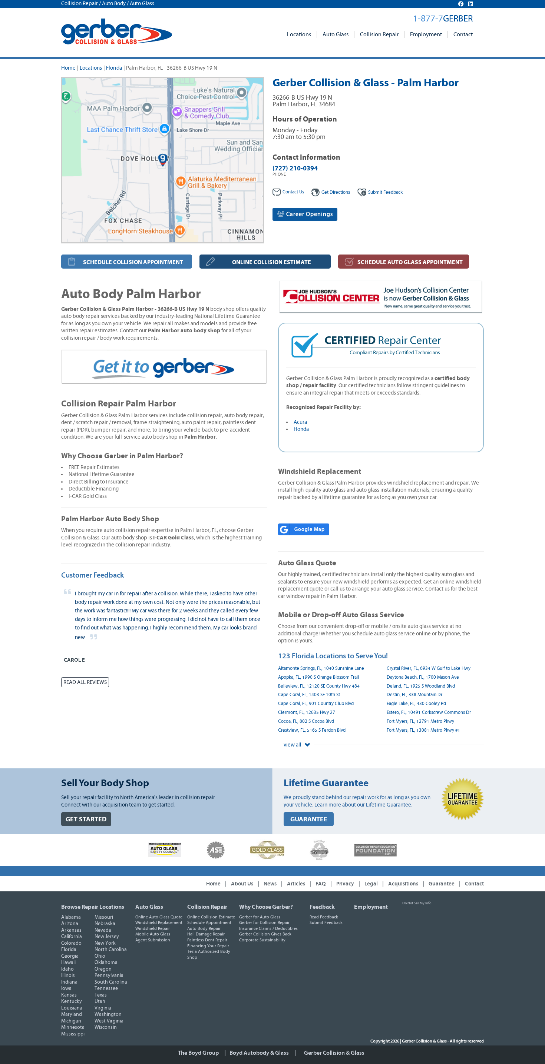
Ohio (100, 956)
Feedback (385, 192)
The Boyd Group (198, 1053)
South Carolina (111, 982)
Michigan (71, 1021)
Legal (371, 884)
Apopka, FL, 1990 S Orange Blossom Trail (318, 677)
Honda (301, 429)
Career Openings (309, 214)
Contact (463, 34)
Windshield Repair (152, 928)
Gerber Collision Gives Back (265, 934)
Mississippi (73, 1034)
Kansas (69, 995)
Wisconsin (106, 1027)
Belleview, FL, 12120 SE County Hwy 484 (319, 686)
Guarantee (442, 884)
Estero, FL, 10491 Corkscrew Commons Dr (429, 712)
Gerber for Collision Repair (264, 922)
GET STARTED (86, 819)
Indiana (69, 982)
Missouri (104, 917)
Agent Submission (152, 940)
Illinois (68, 975)
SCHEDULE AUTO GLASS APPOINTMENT (410, 262)
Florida (114, 68)
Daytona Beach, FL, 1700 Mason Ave (423, 677)
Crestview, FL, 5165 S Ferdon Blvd (312, 730)
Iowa (66, 988)
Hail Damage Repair (206, 934)
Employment (426, 34)
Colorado (71, 943)
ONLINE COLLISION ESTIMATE (271, 262)
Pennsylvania (109, 975)
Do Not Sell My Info (416, 903)
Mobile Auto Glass (152, 934)
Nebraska (105, 923)
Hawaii (68, 962)
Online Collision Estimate (211, 917)
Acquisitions (403, 884)
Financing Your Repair (208, 946)
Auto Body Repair (204, 928)
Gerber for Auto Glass (259, 917)
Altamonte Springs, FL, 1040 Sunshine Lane (321, 668)
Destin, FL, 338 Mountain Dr (414, 694)
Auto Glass (336, 34)
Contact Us (293, 192)
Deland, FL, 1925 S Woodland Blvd (421, 686)
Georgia (70, 956)
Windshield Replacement (158, 922)
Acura (300, 422)
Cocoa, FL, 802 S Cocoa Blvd (306, 721)
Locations (299, 34)
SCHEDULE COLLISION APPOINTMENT (133, 262)
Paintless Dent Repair (207, 940)
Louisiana (71, 1008)
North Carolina (111, 949)
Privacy (345, 884)
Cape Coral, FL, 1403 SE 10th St (309, 694)
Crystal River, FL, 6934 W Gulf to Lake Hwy (428, 668)
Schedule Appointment (209, 922)
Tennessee (106, 988)
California (71, 936)
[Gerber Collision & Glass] (116, 31)
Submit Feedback (326, 922)
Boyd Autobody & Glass (259, 1053)
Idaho (67, 969)
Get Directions (335, 192)
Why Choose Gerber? (266, 907)
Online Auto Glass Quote (158, 917)
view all (293, 745)
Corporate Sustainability (262, 940)
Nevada (103, 930)
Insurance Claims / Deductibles (268, 928)
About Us (242, 884)
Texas (101, 995)
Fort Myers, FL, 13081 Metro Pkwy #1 (423, 730)
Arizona (69, 923)
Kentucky (71, 1001)
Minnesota (73, 1027)
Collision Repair (379, 34)
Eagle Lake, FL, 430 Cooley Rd (416, 703)
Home (68, 68)
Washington (108, 1014)
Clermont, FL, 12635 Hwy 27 (306, 712)
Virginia (103, 1008)
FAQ (321, 884)
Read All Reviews (85, 682)
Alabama (71, 917)
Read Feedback (324, 917)
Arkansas (71, 930)
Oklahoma (106, 962)
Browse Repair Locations (92, 907)
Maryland (71, 1014)
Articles (296, 884)
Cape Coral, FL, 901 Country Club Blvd (316, 703)
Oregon (103, 969)
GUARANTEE (308, 819)
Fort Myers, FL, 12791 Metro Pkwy (420, 721)
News (270, 884)
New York (105, 943)
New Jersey (107, 936)
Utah (100, 1001)
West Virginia (109, 1021)
